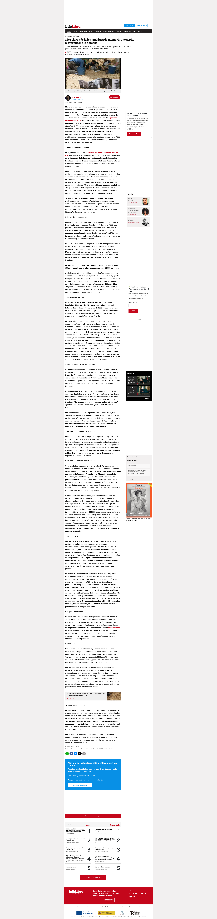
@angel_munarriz (78, 99)
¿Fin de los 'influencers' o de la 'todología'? (133, 210)
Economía (83, 31)
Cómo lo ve (130, 373)
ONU (93, 749)
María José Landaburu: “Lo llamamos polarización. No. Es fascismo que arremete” (132, 380)
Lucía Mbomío (132, 214)
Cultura (91, 31)
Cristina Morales (70, 869)
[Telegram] (142, 893)
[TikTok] (134, 896)
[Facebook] (133, 893)
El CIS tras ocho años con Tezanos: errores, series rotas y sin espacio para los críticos (104, 858)
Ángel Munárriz (76, 97)
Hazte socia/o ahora (80, 785)
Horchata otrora (71, 867)
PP (97, 749)
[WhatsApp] (130, 893)
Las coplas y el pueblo (132, 199)
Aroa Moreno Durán (133, 222)
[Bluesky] (136, 893)
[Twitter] (139, 893)
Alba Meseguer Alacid (72, 851)
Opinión (75, 31)
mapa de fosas (114, 628)
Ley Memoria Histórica (84, 749)
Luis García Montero (133, 202)
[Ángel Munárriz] (68, 98)
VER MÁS (147, 398)
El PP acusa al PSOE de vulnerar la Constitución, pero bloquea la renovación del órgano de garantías (75, 831)
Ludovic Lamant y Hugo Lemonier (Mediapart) (75, 861)
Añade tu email (133, 302)
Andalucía (74, 749)
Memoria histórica (110, 749)
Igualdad (98, 31)
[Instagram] (145, 893)
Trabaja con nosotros (96, 906)
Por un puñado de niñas (102, 867)
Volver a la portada (93, 878)
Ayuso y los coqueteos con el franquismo (74, 848)
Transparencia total (141, 28)
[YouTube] (131, 896)
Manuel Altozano (70, 833)
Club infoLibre (137, 31)
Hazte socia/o (109, 900)
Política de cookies (137, 906)
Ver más (129, 479)
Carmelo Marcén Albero (101, 869)
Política (69, 31)
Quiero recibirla (134, 134)
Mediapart (119, 31)
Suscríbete (129, 25)
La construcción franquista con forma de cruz (75, 839)
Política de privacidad (126, 906)
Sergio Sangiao (99, 861)
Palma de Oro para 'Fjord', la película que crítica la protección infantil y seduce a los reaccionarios (75, 857)
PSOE (101, 749)
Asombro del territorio (132, 220)
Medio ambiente (108, 31)
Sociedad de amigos (107, 906)
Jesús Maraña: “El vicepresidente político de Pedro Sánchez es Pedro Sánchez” (132, 391)
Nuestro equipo (85, 906)
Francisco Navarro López (72, 842)
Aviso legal (116, 906)
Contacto (78, 906)
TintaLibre (127, 31)
